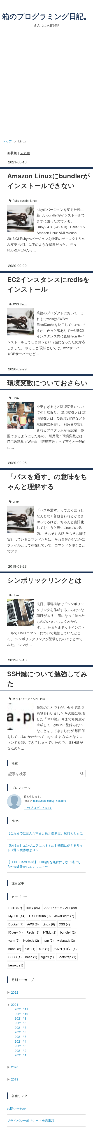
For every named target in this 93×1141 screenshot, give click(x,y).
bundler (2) (68, 932)
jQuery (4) (15, 932)
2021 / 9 (20, 1018)
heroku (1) (15, 965)
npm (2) (48, 940)
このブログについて (38, 807)
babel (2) (14, 948)
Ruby (15, 200)
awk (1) (30, 948)
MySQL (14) (17, 915)
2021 (14, 1004)
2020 (14, 1067)
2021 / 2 (20, 1050)
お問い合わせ (16, 1108)
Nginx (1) (47, 957)
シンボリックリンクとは (44, 580)
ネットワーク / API (25, 699)
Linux (33, 200)
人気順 (25, 153)
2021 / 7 (20, 1027)
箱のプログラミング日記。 (46, 16)
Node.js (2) (31, 940)
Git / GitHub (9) (40, 915)
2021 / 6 (20, 1032)
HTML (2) (49, 932)
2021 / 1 (20, 1055)
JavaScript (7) (64, 915)
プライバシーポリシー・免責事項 (30, 1120)
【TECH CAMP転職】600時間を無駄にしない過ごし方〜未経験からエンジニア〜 (44, 864)
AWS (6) (33, 924)
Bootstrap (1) (67, 957)
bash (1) (31, 957)
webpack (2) (66, 940)
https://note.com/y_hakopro (49, 800)
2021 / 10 (21, 1013)
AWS (15, 304)
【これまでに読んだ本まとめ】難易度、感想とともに (45, 833)
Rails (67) (15, 907)
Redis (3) (33, 932)
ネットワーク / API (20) (60, 907)
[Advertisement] (46, 87)
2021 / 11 (21, 1009)
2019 (14, 1079)
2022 (14, 992)
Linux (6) (48, 924)
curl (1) (44, 948)
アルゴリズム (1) (65, 948)
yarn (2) (14, 940)
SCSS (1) (15, 957)
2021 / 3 (20, 1045)
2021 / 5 (20, 1036)
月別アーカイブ (23, 979)
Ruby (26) (33, 907)
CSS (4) (64, 924)
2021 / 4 (20, 1041)
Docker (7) (15, 924)
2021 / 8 (20, 1022)
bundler (24, 200)
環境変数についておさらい (47, 382)
